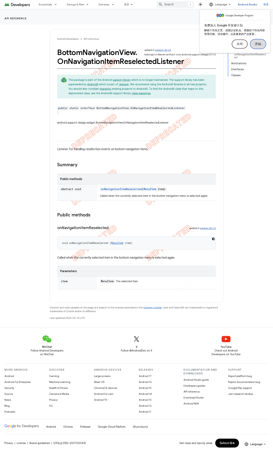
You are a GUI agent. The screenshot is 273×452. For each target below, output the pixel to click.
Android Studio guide (196, 379)
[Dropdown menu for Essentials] (57, 4)
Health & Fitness (58, 388)
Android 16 (145, 382)
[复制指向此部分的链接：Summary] (81, 165)
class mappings (141, 93)
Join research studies (240, 394)
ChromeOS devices (105, 388)
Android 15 (145, 388)
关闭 (240, 44)
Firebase (85, 426)
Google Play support (240, 388)
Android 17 (145, 376)
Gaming (54, 376)
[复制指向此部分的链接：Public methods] (94, 215)
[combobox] (175, 4)
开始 (258, 44)
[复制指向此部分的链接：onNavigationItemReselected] (112, 228)
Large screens (102, 376)
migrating (105, 88)
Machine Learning (59, 382)
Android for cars (103, 394)
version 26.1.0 (163, 50)
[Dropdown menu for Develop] (115, 4)
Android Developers (68, 38)
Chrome (68, 426)
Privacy (53, 399)
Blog (7, 405)
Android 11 (145, 411)
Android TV (100, 399)
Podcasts (9, 411)
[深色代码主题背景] (213, 239)
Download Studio (193, 397)
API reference (15, 18)
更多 (126, 4)
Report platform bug (240, 376)
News (7, 399)
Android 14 (145, 394)
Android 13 (145, 399)
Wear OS (99, 382)
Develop (104, 4)
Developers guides (194, 385)
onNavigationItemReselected (121, 189)
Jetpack (124, 84)
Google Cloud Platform (112, 426)
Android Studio (247, 4)
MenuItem (150, 189)
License (21, 443)
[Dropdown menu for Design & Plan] (89, 4)
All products (140, 426)
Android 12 (145, 405)
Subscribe (227, 443)
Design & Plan (75, 4)
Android (9, 376)
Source (8, 394)
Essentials (45, 4)
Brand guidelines (40, 443)
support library (122, 80)
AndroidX (92, 84)
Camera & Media (59, 394)
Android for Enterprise (17, 382)
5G (51, 405)
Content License (152, 307)
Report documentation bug (244, 382)
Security (9, 388)
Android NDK (191, 403)
